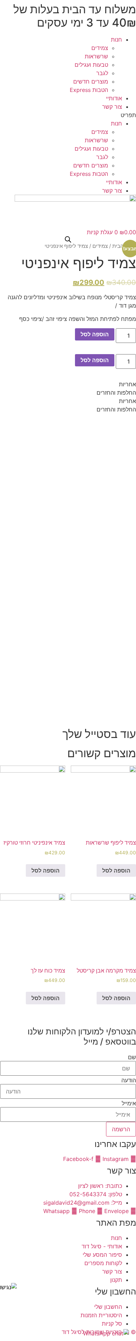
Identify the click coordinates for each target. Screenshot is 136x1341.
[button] (68, 115)
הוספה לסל (95, 334)
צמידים (99, 47)
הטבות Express (89, 89)
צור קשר (112, 106)
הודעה (128, 1080)
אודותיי (114, 98)
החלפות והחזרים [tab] (116, 392)
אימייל (129, 1103)
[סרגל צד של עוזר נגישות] (8, 1287)
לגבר (102, 73)
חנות (116, 39)
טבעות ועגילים (91, 64)
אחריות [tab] (127, 384)
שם (132, 1057)
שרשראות (96, 56)
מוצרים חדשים (90, 81)
